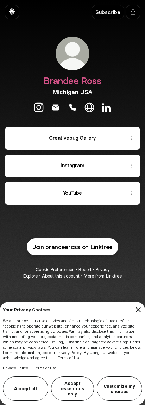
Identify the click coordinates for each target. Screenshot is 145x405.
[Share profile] (133, 12)
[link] (38, 107)
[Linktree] (12, 12)
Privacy (102, 270)
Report (85, 270)
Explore (30, 276)
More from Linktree (103, 276)
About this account (61, 276)
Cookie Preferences (55, 270)
